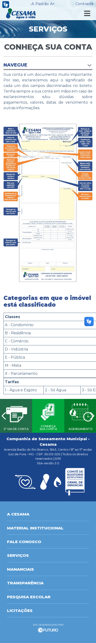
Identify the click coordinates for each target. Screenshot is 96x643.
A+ (52, 4)
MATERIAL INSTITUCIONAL (35, 528)
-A (32, 4)
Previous (3, 416)
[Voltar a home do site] (21, 13)
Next (92, 416)
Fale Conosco (24, 541)
